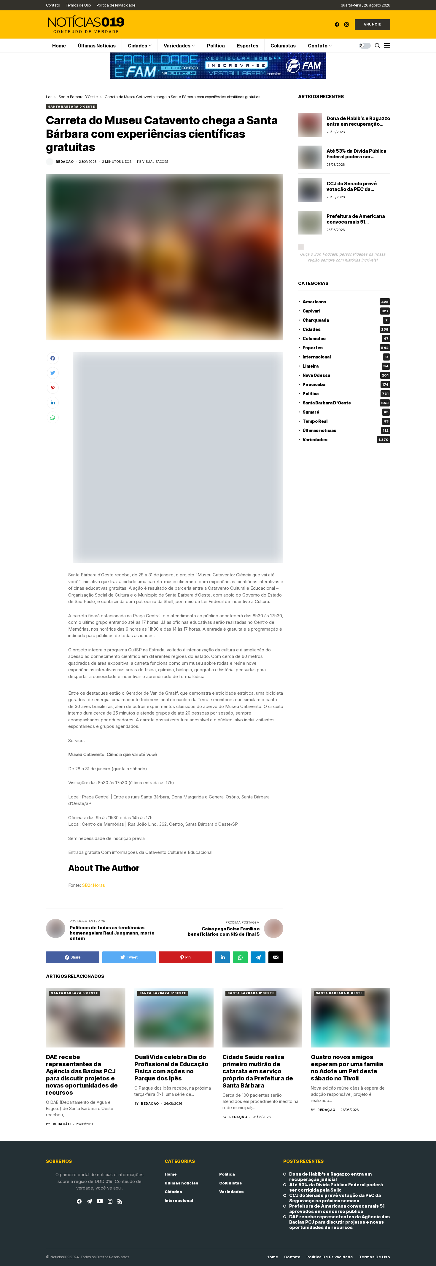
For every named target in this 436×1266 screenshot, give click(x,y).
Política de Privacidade (329, 1257)
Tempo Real (346, 421)
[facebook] (337, 24)
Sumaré (346, 411)
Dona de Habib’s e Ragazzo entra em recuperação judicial (358, 124)
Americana (346, 301)
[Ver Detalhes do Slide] (218, 65)
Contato (292, 1257)
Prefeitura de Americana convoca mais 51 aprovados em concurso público (356, 224)
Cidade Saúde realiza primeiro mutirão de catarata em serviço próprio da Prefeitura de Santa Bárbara (257, 1071)
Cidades (346, 329)
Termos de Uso (374, 1257)
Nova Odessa (346, 375)
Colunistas (346, 338)
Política (346, 393)
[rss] (119, 1201)
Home (171, 1174)
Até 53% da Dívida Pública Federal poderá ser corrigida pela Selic (356, 156)
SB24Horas (93, 885)
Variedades (346, 439)
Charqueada (345, 320)
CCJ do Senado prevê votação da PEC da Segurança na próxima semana (353, 192)
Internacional (345, 356)
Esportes (346, 347)
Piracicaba (346, 384)
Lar (49, 96)
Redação (65, 162)
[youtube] (100, 1201)
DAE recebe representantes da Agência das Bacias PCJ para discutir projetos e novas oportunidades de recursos (82, 1074)
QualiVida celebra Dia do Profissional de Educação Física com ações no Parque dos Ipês (171, 1067)
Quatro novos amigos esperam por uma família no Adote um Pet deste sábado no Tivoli (347, 1067)
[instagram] (346, 24)
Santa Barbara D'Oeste (78, 96)
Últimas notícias (346, 430)
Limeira (346, 366)
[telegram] (89, 1201)
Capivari (346, 310)
